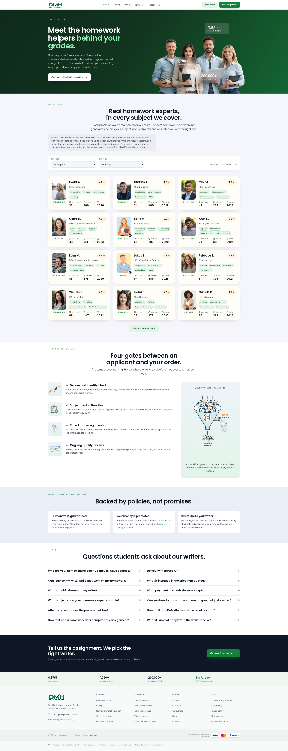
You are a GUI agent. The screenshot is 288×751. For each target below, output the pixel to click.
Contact (176, 721)
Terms (85, 735)
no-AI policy (67, 527)
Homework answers (105, 721)
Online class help (104, 716)
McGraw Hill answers (143, 705)
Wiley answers (140, 716)
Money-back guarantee (221, 700)
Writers (106, 4)
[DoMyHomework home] (55, 5)
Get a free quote (103, 700)
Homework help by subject (108, 711)
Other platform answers (145, 721)
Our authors (177, 711)
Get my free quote (221, 653)
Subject (55, 159)
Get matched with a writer (67, 77)
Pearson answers (142, 700)
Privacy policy (216, 716)
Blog (174, 716)
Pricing (117, 4)
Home (50, 20)
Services (139, 5)
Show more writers (144, 328)
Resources (155, 5)
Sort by (103, 159)
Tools (127, 4)
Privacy (77, 735)
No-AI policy (216, 705)
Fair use (93, 735)
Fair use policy (217, 711)
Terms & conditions (219, 721)
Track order (209, 4)
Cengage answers (142, 711)
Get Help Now (229, 4)
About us (176, 700)
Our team (176, 705)
